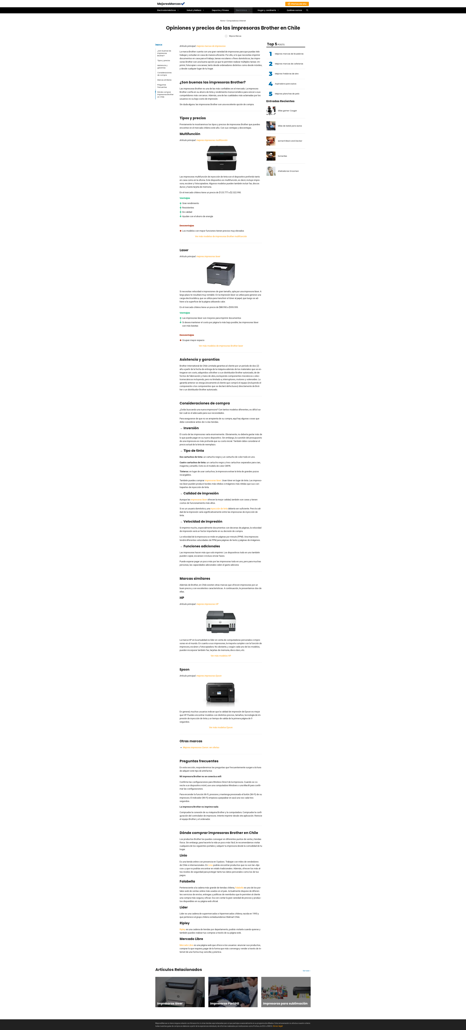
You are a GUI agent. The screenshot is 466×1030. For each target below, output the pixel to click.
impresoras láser (213, 480)
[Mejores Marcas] (171, 3)
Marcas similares (164, 80)
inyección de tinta (219, 508)
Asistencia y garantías (162, 66)
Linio (210, 865)
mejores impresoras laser (208, 256)
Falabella (239, 887)
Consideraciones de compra (164, 73)
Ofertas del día (298, 4)
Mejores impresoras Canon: (196, 747)
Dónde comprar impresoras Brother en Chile (165, 94)
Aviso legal (278, 1026)
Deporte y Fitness (220, 10)
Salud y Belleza (194, 10)
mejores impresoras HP (207, 604)
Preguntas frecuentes (162, 86)
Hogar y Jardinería (267, 10)
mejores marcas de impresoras (211, 46)
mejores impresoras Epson (209, 675)
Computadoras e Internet (236, 21)
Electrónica (241, 10)
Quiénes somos (294, 10)
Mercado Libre (186, 945)
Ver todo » (306, 971)
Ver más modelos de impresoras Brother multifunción (221, 236)
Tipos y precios (163, 60)
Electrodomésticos (166, 10)
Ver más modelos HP (221, 655)
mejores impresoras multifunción (212, 140)
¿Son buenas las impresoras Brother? (164, 53)
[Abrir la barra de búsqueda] (307, 10)
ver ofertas (214, 747)
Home (222, 21)
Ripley (182, 929)
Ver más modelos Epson (221, 727)
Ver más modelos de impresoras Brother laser (221, 346)
